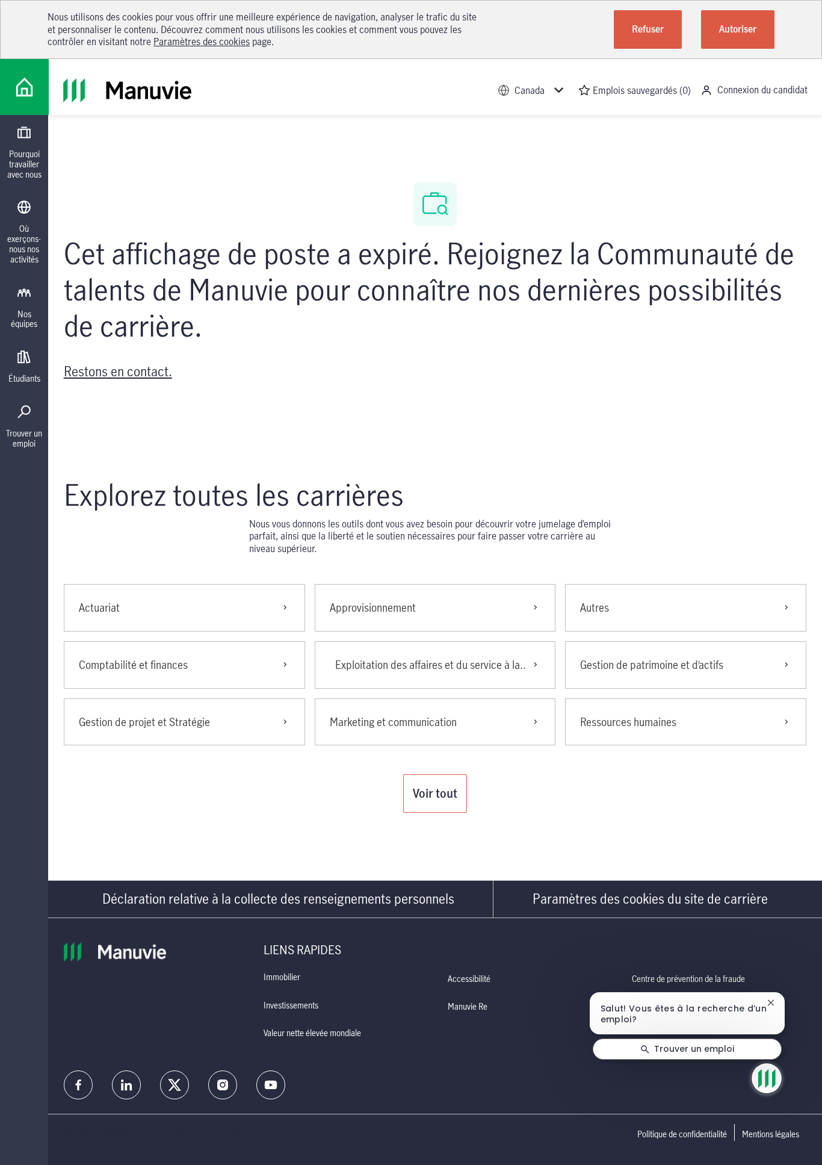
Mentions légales (770, 1134)
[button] (435, 793)
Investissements (291, 1005)
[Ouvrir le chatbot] (766, 1078)
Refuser (648, 29)
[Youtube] (270, 1084)
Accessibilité (469, 978)
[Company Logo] (24, 87)
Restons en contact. (118, 371)
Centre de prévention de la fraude (688, 978)
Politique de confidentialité (682, 1134)
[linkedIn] (126, 1084)
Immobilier (282, 977)
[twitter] (174, 1084)
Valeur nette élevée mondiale (312, 1033)
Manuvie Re (467, 1006)
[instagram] (222, 1084)
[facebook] (78, 1084)
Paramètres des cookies (201, 41)
